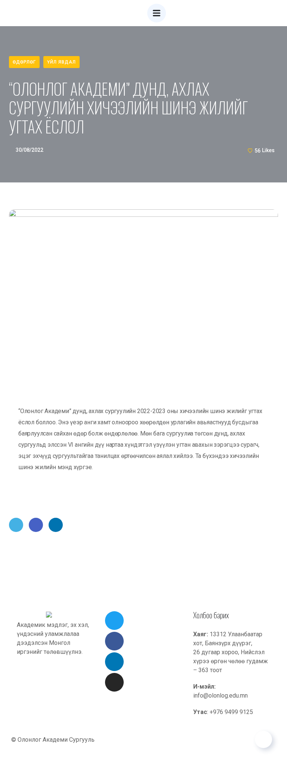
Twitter (16, 525)
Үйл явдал (61, 62)
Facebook (36, 525)
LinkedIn (56, 525)
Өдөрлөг (24, 62)
